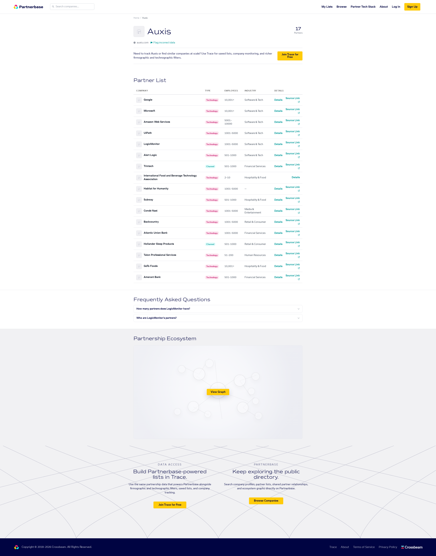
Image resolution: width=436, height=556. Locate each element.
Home (136, 18)
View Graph (218, 392)
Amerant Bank (152, 277)
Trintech (148, 166)
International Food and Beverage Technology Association (170, 178)
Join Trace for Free (290, 55)
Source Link (293, 98)
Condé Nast (150, 211)
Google (148, 100)
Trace (333, 547)
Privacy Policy (388, 547)
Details (278, 100)
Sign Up (412, 6)
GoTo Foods (151, 266)
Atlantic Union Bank (155, 233)
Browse (342, 6)
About (384, 6)
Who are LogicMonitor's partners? (156, 318)
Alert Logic (150, 155)
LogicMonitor (152, 144)
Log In (396, 6)
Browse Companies (266, 500)
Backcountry (151, 222)
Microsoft (149, 111)
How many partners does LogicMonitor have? (163, 309)
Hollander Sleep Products (159, 244)
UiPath (148, 133)
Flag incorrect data (164, 43)
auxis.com (142, 43)
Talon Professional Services (160, 255)
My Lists (327, 6)
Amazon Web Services (157, 122)
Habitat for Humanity (156, 189)
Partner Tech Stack (363, 6)
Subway (148, 200)
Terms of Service (364, 547)
